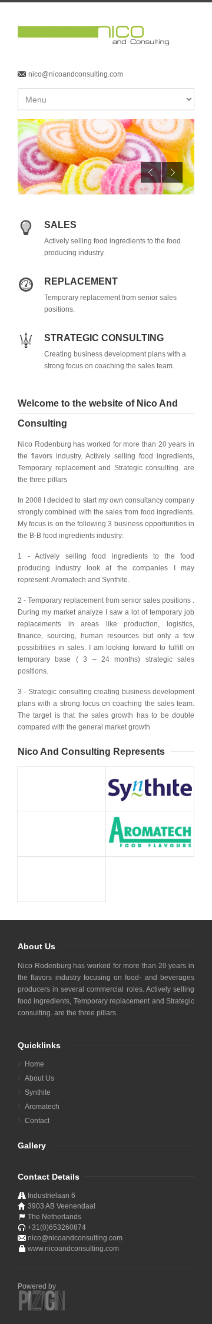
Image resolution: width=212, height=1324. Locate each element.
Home (34, 1064)
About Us (39, 1078)
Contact (37, 1121)
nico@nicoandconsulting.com (75, 74)
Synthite (38, 1092)
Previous (151, 172)
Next (172, 172)
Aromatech (42, 1106)
